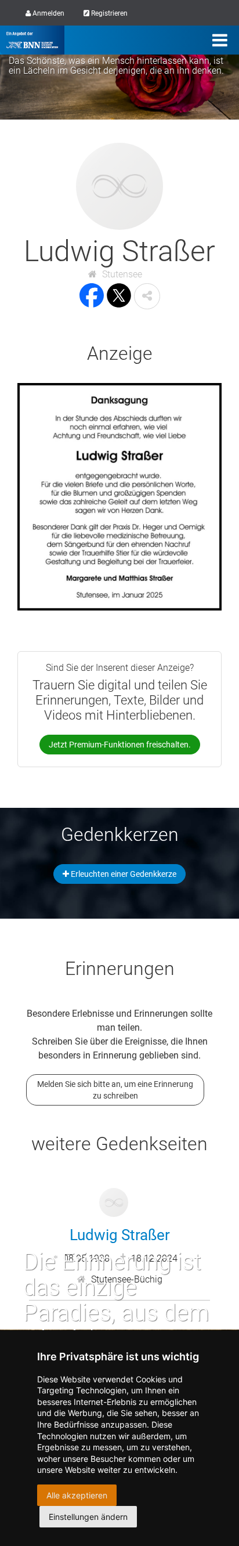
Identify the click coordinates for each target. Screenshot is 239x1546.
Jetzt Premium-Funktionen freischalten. (120, 744)
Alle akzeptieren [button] (76, 1495)
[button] (147, 296)
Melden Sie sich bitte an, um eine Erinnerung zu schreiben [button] (115, 1089)
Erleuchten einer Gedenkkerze (122, 874)
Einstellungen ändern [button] (88, 1517)
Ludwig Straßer (120, 1235)
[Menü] (220, 40)
